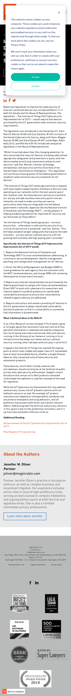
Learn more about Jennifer (25, 516)
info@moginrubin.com (36, 552)
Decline (36, 86)
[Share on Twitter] (14, 101)
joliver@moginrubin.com (21, 474)
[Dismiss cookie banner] (59, 13)
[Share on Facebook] (9, 101)
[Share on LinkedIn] (5, 101)
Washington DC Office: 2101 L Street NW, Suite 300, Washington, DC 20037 (35, 560)
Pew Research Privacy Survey (19, 432)
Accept (35, 76)
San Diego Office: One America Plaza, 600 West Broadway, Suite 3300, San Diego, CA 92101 (35, 556)
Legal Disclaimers (38, 564)
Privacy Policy (56, 564)
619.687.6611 (35, 550)
